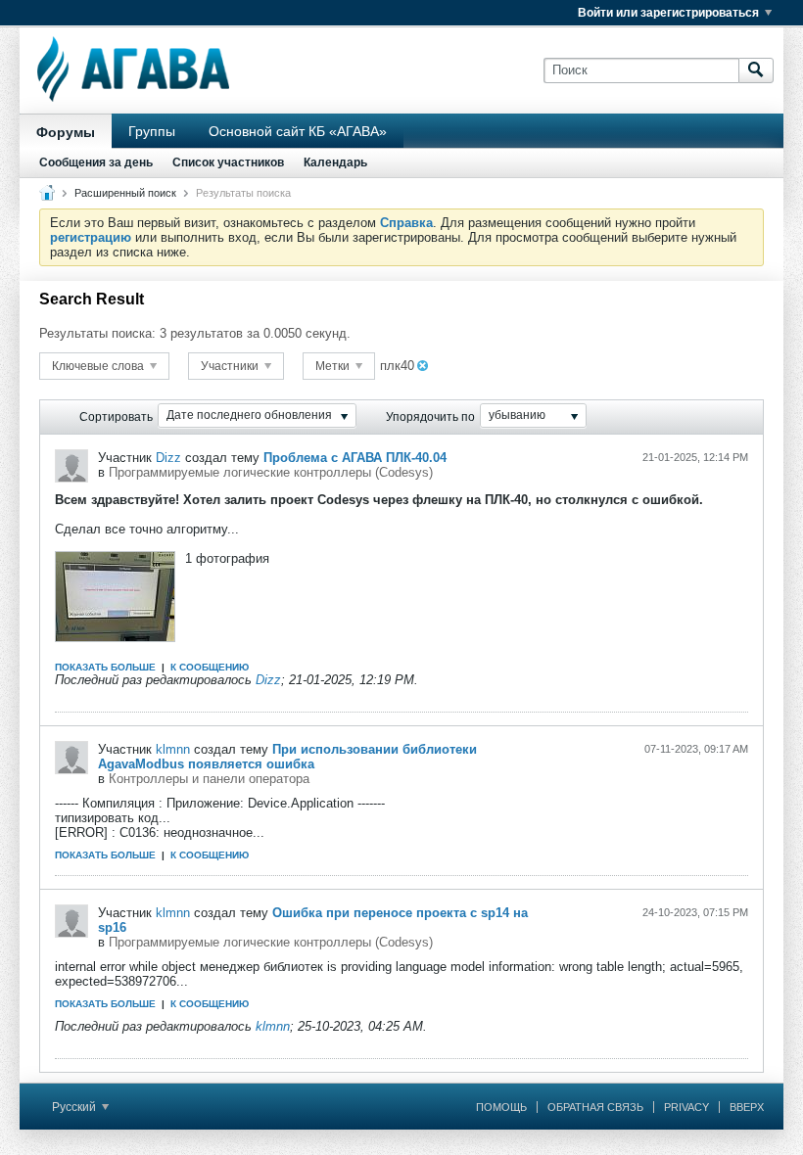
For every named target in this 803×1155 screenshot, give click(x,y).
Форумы (65, 132)
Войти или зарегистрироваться (668, 13)
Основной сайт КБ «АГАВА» (298, 131)
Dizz (168, 457)
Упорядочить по (430, 417)
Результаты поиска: (97, 333)
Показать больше (105, 667)
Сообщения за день (96, 162)
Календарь (335, 162)
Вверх (747, 1107)
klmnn (173, 749)
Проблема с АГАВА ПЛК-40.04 (355, 457)
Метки (334, 366)
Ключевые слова (99, 366)
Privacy (686, 1107)
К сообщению (209, 667)
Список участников (228, 162)
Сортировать (116, 417)
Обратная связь (595, 1107)
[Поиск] (756, 70)
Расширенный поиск (125, 193)
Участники (231, 366)
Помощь (501, 1107)
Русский (75, 1107)
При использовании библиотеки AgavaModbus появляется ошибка (287, 756)
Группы (151, 131)
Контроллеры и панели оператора (209, 778)
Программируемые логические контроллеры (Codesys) (271, 472)
